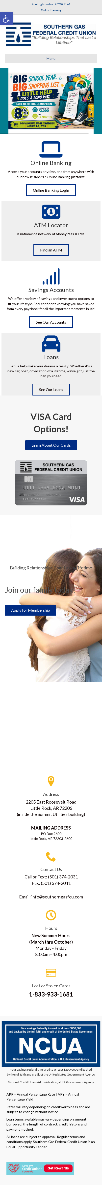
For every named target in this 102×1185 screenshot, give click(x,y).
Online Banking (51, 10)
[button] (6, 18)
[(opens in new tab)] (51, 1043)
